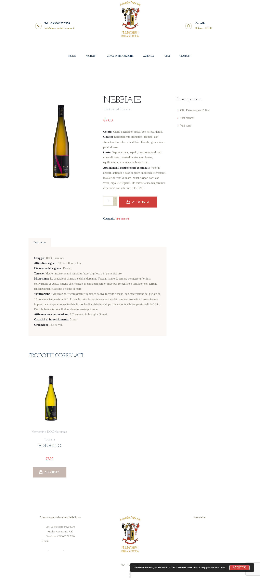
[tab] (39, 242)
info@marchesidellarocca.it (64, 541)
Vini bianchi (122, 218)
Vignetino (49, 446)
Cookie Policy (56, 550)
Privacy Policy (40, 550)
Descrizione (40, 242)
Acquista (141, 202)
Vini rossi (185, 125)
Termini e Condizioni (76, 550)
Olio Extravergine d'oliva (194, 110)
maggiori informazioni (213, 567)
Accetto (240, 567)
